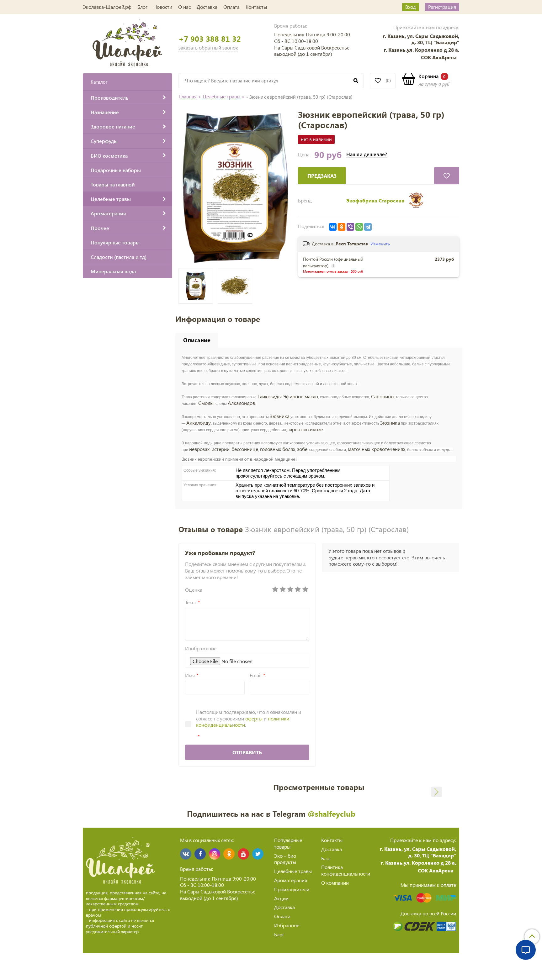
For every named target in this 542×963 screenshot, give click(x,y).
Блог (142, 6)
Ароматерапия (290, 880)
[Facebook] (200, 854)
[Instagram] (214, 854)
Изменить (380, 244)
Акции (281, 898)
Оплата (231, 6)
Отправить (247, 752)
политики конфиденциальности (242, 721)
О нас (184, 6)
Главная (188, 96)
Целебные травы (221, 96)
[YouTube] (243, 854)
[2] (283, 589)
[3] (290, 589)
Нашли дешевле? (366, 154)
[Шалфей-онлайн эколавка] (127, 42)
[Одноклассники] (341, 227)
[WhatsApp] (359, 227)
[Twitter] (257, 854)
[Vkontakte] (185, 854)
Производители (291, 889)
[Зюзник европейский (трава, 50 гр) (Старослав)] (235, 187)
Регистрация (442, 6)
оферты (254, 718)
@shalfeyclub (331, 814)
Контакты (256, 6)
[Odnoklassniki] (229, 854)
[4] (298, 589)
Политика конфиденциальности (345, 870)
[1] (275, 589)
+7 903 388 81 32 (209, 39)
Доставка (207, 6)
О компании (335, 882)
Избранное (286, 925)
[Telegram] (368, 227)
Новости (162, 6)
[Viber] (350, 227)
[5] (305, 589)
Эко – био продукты (285, 859)
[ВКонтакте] (333, 227)
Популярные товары (288, 843)
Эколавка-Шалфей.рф (107, 6)
